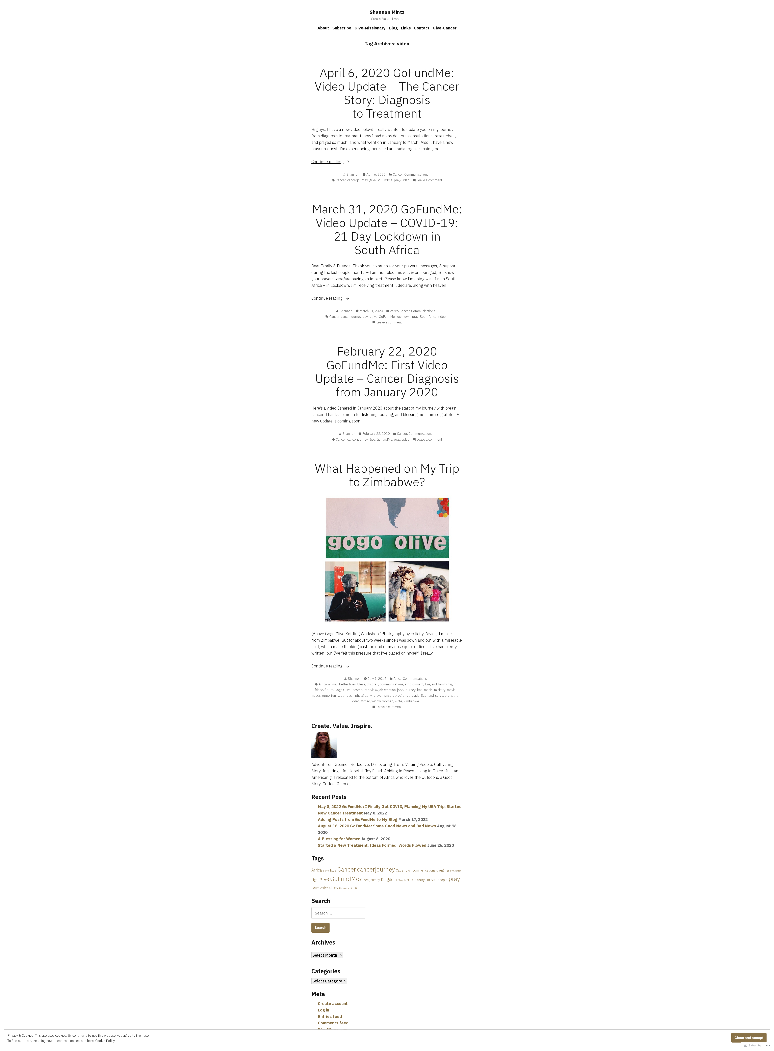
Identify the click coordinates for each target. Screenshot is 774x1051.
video (405, 180)
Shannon (352, 174)
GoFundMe (384, 180)
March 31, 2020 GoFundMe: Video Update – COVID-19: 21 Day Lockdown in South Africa (387, 229)
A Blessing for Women (339, 838)
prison (388, 695)
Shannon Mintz (387, 12)
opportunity (330, 695)
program (401, 695)
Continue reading (327, 162)
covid (366, 316)
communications (391, 684)
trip (456, 695)
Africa (394, 311)
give (372, 180)
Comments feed (333, 1023)
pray (397, 180)
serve (439, 695)
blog (333, 870)
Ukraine (342, 888)
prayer (378, 695)
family (442, 684)
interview (370, 690)
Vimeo (365, 701)
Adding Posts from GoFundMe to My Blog (357, 819)
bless (361, 684)
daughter (442, 870)
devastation (455, 870)
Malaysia (402, 880)
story (448, 695)
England (431, 684)
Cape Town (404, 870)
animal (333, 684)
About (323, 28)
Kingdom (389, 879)
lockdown (403, 316)
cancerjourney (357, 180)
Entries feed (330, 1016)
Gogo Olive (343, 690)
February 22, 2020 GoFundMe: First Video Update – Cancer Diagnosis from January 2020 (387, 371)
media (428, 690)
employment (414, 684)
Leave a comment (429, 180)
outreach (347, 695)
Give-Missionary (370, 28)
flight (452, 684)
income (357, 690)
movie (451, 690)
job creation (387, 690)
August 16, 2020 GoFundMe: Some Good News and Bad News (377, 826)
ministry (439, 690)
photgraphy (363, 695)
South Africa (319, 888)
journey (410, 690)
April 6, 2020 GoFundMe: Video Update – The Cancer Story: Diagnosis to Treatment (387, 93)
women (387, 701)
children (372, 684)
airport (326, 870)
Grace (364, 880)
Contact (422, 28)
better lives (347, 684)
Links (406, 28)
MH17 (410, 880)
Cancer (398, 174)
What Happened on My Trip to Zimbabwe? (387, 474)
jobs (400, 690)
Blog (393, 28)
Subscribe (341, 28)
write (398, 701)
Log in (323, 1010)
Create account (333, 1003)
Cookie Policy (105, 1040)
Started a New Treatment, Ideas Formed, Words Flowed (372, 845)
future (329, 690)
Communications (416, 174)
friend (319, 690)
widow (376, 701)
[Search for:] (338, 913)
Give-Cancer (445, 28)
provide (414, 695)
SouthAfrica (428, 316)
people (442, 880)
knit (419, 690)
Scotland (427, 695)
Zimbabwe (411, 701)
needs (316, 695)
